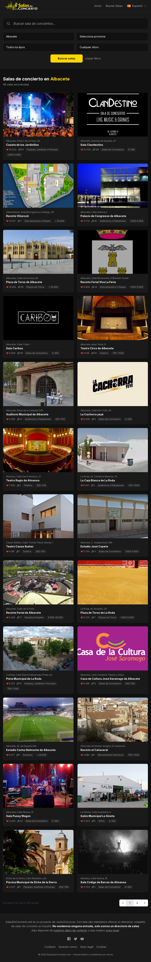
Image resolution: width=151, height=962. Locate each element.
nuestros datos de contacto (70, 930)
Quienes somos (68, 946)
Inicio (97, 5)
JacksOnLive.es (65, 921)
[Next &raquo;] (144, 902)
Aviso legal (86, 946)
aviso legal (112, 930)
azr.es (110, 954)
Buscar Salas (114, 5)
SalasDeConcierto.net (19, 921)
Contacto (50, 946)
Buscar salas (66, 58)
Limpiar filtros (93, 58)
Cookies (101, 946)
